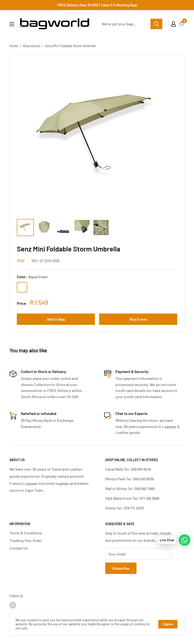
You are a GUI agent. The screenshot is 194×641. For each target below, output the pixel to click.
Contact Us (18, 548)
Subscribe (120, 568)
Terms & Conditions (25, 533)
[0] (182, 24)
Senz (21, 261)
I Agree (168, 624)
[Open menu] (11, 24)
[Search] (156, 24)
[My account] (173, 24)
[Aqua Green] (22, 287)
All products (31, 46)
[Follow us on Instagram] (12, 605)
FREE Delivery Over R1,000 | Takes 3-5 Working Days (97, 5)
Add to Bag (56, 319)
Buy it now (138, 319)
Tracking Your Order (25, 540)
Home (13, 46)
